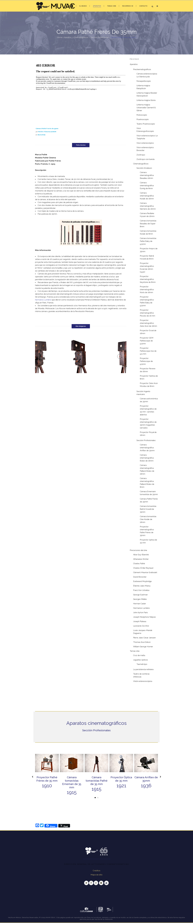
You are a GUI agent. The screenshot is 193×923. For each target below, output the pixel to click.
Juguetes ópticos (140, 660)
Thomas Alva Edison (142, 642)
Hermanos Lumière (141, 608)
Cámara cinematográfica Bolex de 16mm (147, 458)
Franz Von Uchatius (141, 590)
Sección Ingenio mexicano (143, 392)
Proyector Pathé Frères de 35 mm (47, 779)
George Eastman (140, 595)
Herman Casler (139, 603)
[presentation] (33, 776)
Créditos (96, 870)
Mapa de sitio (96, 875)
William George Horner (143, 646)
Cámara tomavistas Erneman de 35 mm (71, 782)
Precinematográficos (142, 69)
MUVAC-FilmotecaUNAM (47, 131)
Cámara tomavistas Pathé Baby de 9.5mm (148, 241)
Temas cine (135, 651)
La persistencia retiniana (143, 669)
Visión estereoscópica (142, 681)
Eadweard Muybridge (142, 581)
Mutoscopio (141, 115)
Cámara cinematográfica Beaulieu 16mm (147, 175)
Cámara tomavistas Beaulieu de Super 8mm (148, 224)
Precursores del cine (138, 550)
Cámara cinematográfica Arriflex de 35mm (147, 448)
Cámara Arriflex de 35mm (146, 779)
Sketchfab (41, 135)
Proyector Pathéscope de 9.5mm (146, 361)
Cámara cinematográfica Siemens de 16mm (148, 206)
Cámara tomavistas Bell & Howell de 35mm (148, 509)
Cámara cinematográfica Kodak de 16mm (147, 196)
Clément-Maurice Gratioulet (145, 572)
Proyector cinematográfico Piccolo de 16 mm (147, 313)
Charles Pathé (139, 563)
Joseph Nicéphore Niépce (144, 617)
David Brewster (140, 577)
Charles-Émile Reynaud (143, 568)
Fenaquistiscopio (143, 81)
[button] (95, 798)
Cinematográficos (81, 37)
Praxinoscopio (142, 119)
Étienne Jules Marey (141, 586)
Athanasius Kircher (141, 559)
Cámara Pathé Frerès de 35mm (47, 128)
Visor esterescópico (145, 143)
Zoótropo (140, 155)
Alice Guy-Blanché (141, 554)
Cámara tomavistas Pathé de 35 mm (96, 781)
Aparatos (67, 37)
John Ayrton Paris (140, 612)
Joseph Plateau (139, 621)
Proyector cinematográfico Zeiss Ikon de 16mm (148, 323)
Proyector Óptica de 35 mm (121, 779)
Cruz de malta (139, 655)
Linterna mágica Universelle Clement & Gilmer (146, 108)
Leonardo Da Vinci (141, 626)
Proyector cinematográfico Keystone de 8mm (148, 279)
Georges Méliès (140, 599)
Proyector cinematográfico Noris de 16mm (147, 289)
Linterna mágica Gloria (145, 100)
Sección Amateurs (144, 168)
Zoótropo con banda (145, 159)
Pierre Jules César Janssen (144, 638)
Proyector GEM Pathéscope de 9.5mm (146, 341)
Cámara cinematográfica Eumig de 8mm (147, 185)
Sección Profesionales (100, 37)
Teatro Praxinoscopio (145, 124)
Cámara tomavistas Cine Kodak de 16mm (148, 519)
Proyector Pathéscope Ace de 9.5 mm (148, 351)
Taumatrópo (141, 664)
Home (59, 37)
